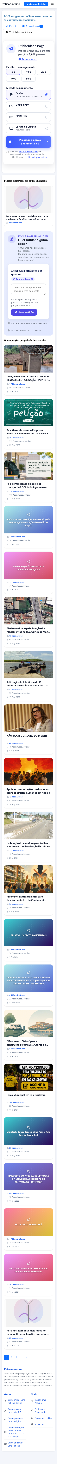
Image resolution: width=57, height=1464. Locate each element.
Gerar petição (26, 312)
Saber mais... (29, 59)
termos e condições (28, 151)
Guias (7, 1394)
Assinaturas (33, 26)
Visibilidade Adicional (20, 32)
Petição (13, 26)
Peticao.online (11, 4)
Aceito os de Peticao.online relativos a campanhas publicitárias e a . (29, 154)
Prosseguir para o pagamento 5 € (30, 141)
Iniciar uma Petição (36, 4)
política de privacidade (36, 157)
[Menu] (52, 4)
